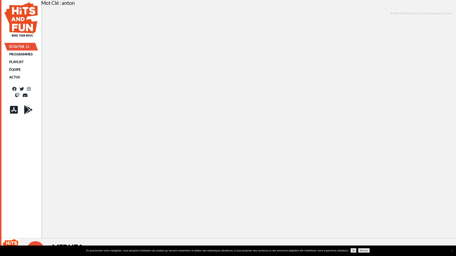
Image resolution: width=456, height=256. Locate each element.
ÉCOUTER (16, 47)
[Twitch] (17, 95)
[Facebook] (14, 88)
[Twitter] (22, 88)
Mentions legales (431, 13)
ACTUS (14, 77)
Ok (353, 250)
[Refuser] (451, 251)
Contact (447, 13)
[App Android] (28, 109)
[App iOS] (14, 109)
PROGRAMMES (21, 54)
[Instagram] (29, 88)
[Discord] (25, 95)
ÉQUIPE (15, 69)
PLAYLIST (16, 62)
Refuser (364, 250)
